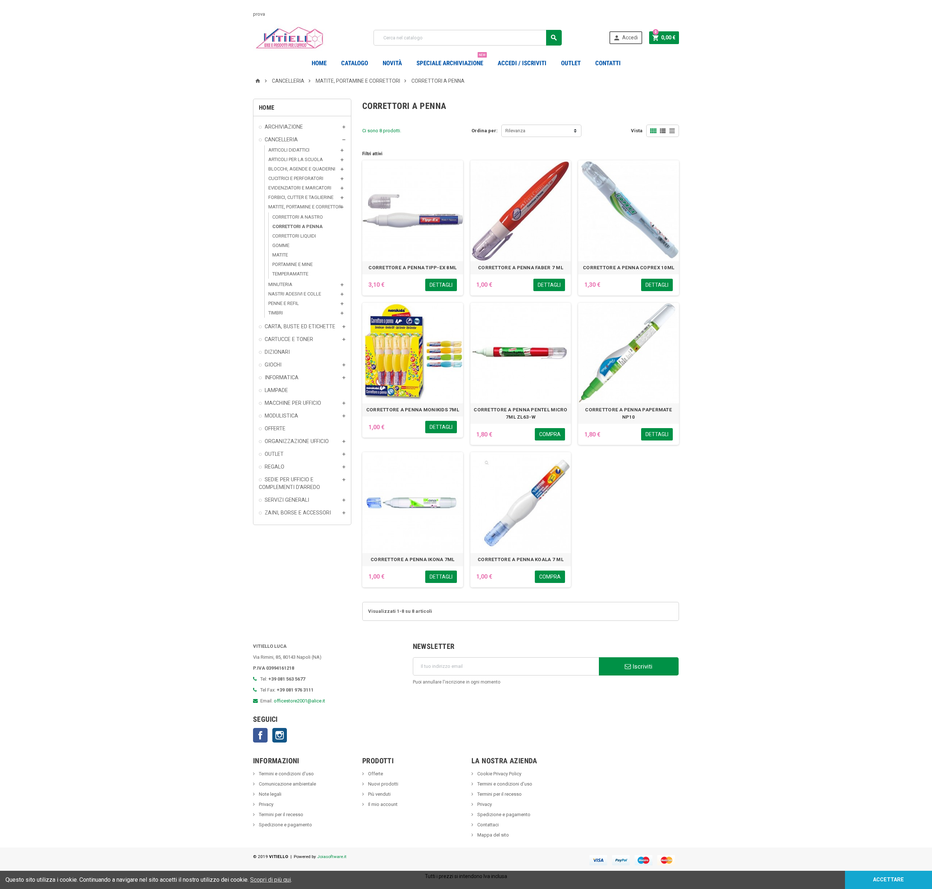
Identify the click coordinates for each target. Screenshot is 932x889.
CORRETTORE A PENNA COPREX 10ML (628, 267)
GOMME (280, 245)
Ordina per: (484, 130)
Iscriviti (641, 666)
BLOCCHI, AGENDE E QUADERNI (301, 169)
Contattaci (487, 824)
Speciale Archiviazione (451, 60)
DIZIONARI (277, 352)
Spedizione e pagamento (285, 824)
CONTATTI (608, 63)
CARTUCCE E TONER (289, 339)
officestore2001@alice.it (299, 701)
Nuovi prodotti (382, 784)
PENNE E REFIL (283, 303)
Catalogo (354, 63)
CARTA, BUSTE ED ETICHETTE (300, 326)
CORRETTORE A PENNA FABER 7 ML (520, 267)
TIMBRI (275, 313)
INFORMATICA (282, 377)
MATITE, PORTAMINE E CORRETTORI (305, 206)
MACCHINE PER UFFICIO (293, 403)
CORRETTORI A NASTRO (297, 217)
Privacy (265, 804)
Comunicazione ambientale (287, 784)
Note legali (269, 794)
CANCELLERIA (281, 139)
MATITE (280, 255)
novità (392, 63)
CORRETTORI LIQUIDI (294, 236)
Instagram (279, 735)
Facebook (260, 735)
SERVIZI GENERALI (287, 500)
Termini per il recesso (280, 814)
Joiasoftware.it (332, 856)
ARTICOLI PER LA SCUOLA (295, 159)
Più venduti (379, 794)
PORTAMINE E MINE (292, 264)
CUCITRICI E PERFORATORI (295, 178)
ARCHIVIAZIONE (284, 127)
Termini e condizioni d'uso (286, 773)
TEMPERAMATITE (290, 274)
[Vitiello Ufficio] (289, 37)
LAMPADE (276, 390)
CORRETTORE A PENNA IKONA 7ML (412, 559)
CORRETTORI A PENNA (297, 226)
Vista (637, 130)
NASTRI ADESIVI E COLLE (294, 294)
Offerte (375, 773)
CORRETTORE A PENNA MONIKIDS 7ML (412, 409)
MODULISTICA (281, 416)
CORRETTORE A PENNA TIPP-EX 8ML (412, 267)
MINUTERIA (280, 284)
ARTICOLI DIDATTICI (288, 150)
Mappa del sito (492, 835)
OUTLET (571, 63)
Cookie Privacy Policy (498, 773)
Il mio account (382, 804)
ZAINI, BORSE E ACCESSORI (298, 513)
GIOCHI (273, 365)
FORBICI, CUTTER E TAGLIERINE (300, 197)
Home (319, 63)
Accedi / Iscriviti (522, 63)
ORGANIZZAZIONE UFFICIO (297, 441)
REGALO (274, 467)
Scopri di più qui (270, 879)
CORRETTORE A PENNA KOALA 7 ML (521, 559)
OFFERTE (275, 428)
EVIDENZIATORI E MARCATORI (299, 188)
